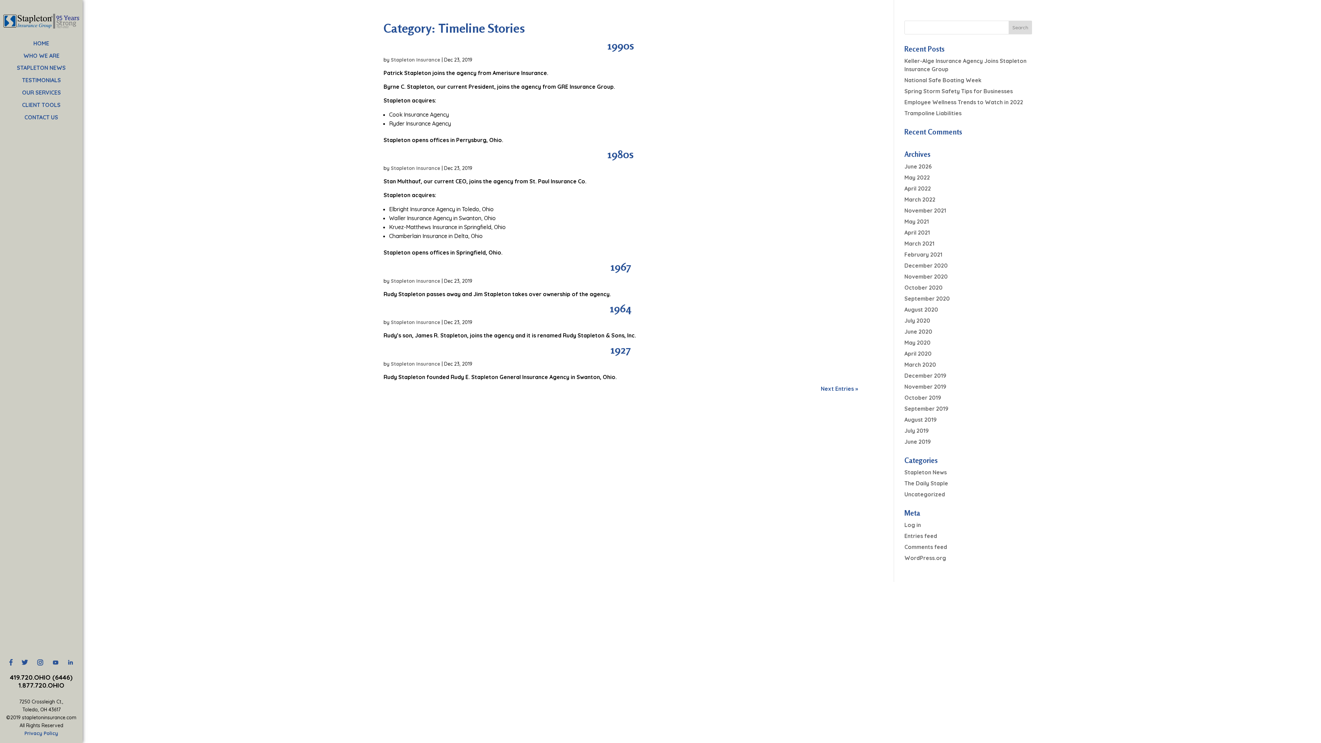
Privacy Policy (41, 733)
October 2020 (923, 287)
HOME (41, 43)
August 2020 (921, 309)
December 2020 (926, 265)
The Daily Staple (926, 483)
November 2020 (926, 276)
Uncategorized (924, 494)
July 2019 (916, 430)
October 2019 (922, 397)
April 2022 (917, 188)
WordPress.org (925, 557)
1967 (621, 266)
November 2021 (925, 210)
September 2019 (926, 408)
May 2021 (916, 221)
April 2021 (917, 232)
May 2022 (917, 177)
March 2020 (920, 364)
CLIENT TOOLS (41, 104)
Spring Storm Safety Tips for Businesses (958, 91)
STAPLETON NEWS (41, 67)
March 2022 (919, 199)
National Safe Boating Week (942, 80)
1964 (620, 308)
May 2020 (917, 342)
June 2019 (917, 441)
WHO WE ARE (41, 55)
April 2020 (918, 353)
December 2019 (925, 375)
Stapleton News (925, 472)
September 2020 (927, 298)
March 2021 (919, 243)
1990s (621, 45)
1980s (621, 154)
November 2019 (925, 386)
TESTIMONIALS (41, 80)
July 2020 (917, 320)
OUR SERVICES (41, 92)
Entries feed (920, 535)
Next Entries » (839, 388)
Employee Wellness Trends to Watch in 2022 (963, 102)
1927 (621, 349)
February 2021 (923, 254)
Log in (912, 524)
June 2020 (918, 331)
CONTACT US (41, 117)
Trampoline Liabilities (933, 113)
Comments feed (925, 546)
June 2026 (918, 166)
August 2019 (920, 419)
